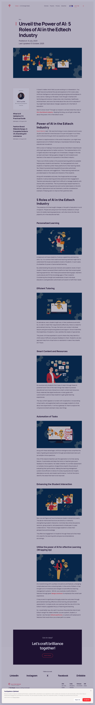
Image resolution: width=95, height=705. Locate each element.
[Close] (91, 690)
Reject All (77, 699)
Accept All (86, 699)
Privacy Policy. (16, 697)
